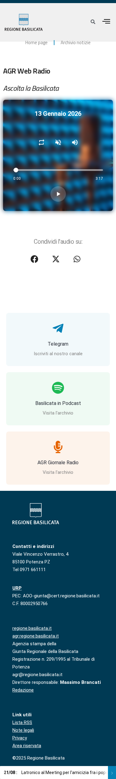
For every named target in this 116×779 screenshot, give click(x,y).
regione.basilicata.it (32, 628)
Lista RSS (22, 722)
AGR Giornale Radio (58, 462)
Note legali (23, 730)
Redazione (23, 690)
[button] (106, 21)
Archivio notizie (76, 42)
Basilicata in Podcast (58, 403)
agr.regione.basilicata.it (35, 636)
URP (17, 588)
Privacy (19, 738)
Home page (36, 42)
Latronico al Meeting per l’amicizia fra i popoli (57, 772)
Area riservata (26, 745)
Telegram (58, 344)
